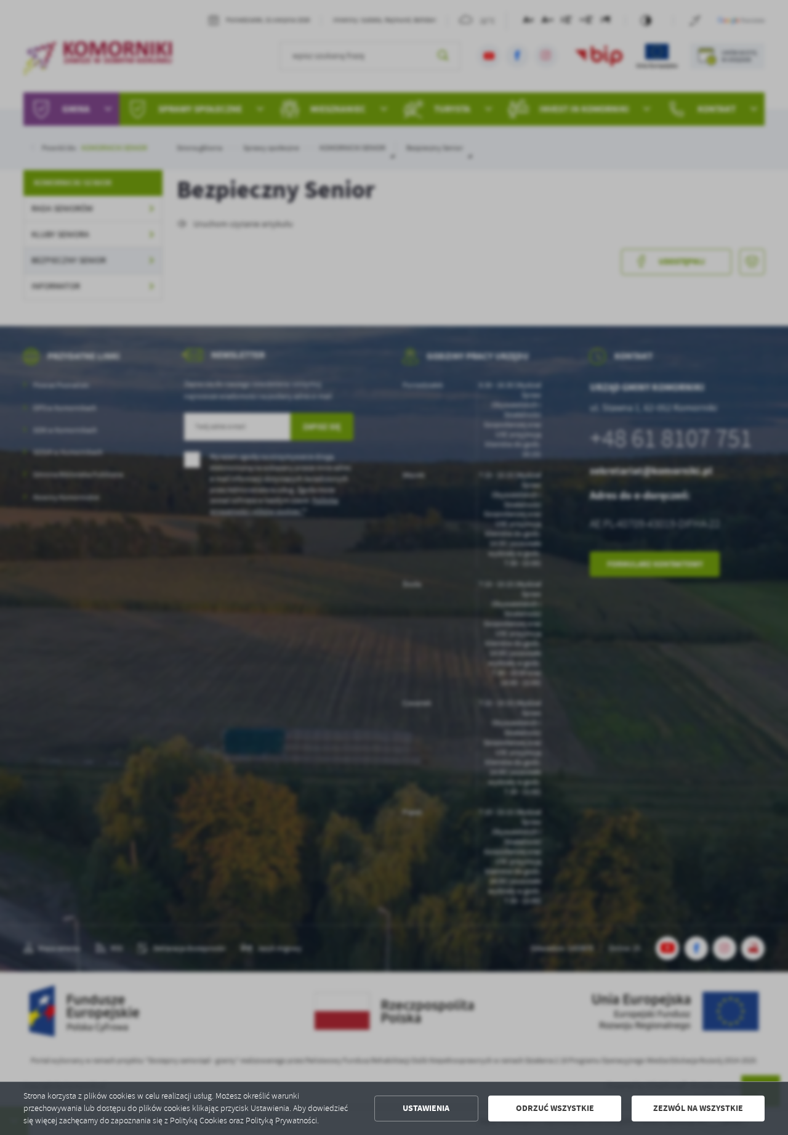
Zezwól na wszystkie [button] (698, 1108)
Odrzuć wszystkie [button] (555, 1108)
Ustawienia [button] (426, 1108)
